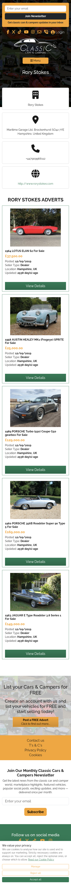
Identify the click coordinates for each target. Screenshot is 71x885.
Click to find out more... (35, 721)
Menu (37, 60)
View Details (35, 286)
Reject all (35, 873)
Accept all (35, 879)
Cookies (35, 755)
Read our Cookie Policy (41, 859)
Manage (35, 866)
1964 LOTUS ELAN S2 (24, 251)
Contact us (35, 740)
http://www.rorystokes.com (35, 183)
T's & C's (35, 745)
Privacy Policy (35, 750)
